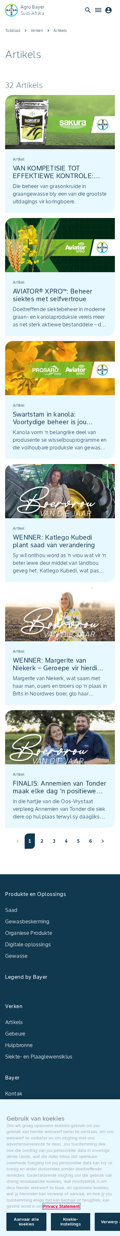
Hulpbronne (19, 1045)
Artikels (14, 1022)
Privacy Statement (61, 1206)
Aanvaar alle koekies (26, 1222)
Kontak (13, 1093)
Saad (11, 910)
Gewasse (16, 956)
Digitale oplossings (28, 944)
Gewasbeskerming (27, 921)
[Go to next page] (103, 841)
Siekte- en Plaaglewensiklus (38, 1056)
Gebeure (15, 1033)
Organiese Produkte (28, 933)
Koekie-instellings (70, 1222)
